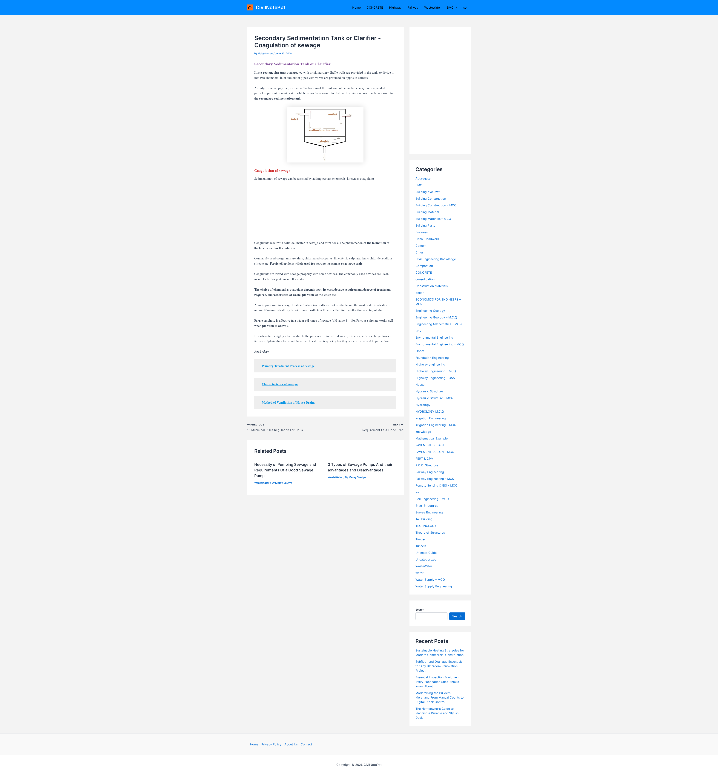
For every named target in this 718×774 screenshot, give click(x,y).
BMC (450, 7)
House (419, 384)
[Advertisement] (325, 212)
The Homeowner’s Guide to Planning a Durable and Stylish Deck (436, 713)
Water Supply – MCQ (430, 579)
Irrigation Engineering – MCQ (435, 425)
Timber (420, 539)
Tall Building (423, 519)
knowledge (423, 432)
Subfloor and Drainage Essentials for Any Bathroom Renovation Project (438, 666)
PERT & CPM (424, 458)
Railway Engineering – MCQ (434, 479)
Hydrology (422, 405)
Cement (420, 245)
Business (421, 232)
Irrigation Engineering (430, 418)
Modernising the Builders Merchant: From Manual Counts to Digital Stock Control (439, 697)
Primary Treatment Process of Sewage (288, 365)
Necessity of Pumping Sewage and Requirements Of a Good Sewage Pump (285, 470)
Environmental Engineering (434, 337)
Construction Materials (431, 286)
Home (356, 7)
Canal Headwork (427, 239)
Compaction (424, 266)
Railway (412, 7)
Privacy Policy (271, 744)
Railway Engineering (429, 472)
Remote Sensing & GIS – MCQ (436, 485)
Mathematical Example (431, 438)
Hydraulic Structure (429, 391)
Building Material (427, 212)
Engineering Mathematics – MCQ (438, 324)
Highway (395, 7)
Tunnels (420, 546)
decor (419, 293)
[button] (455, 7)
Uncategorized (425, 559)
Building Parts (425, 225)
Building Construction (430, 198)
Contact (306, 744)
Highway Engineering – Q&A (435, 378)
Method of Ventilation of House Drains (288, 402)
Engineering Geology (430, 310)
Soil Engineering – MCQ (432, 499)
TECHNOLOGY (425, 526)
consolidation (425, 279)
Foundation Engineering (432, 358)
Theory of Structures (430, 532)
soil (465, 7)
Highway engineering (430, 364)
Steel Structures (426, 505)
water (419, 573)
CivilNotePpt (270, 7)
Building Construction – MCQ (435, 205)
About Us (291, 744)
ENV (418, 331)
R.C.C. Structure (426, 465)
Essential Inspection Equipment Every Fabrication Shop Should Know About (437, 681)
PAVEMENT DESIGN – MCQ (434, 452)
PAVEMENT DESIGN (429, 445)
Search (419, 609)
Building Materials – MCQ (433, 219)
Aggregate (422, 178)
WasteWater (432, 7)
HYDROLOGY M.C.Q (429, 411)
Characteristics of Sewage (280, 384)
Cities (419, 252)
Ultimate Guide (426, 553)
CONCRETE (375, 7)
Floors (419, 351)
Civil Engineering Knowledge (435, 259)
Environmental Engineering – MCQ (439, 344)
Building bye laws (427, 192)
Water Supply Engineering (433, 586)
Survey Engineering (429, 512)
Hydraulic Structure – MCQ (434, 398)
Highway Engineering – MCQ (435, 371)
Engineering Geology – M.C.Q (436, 317)
